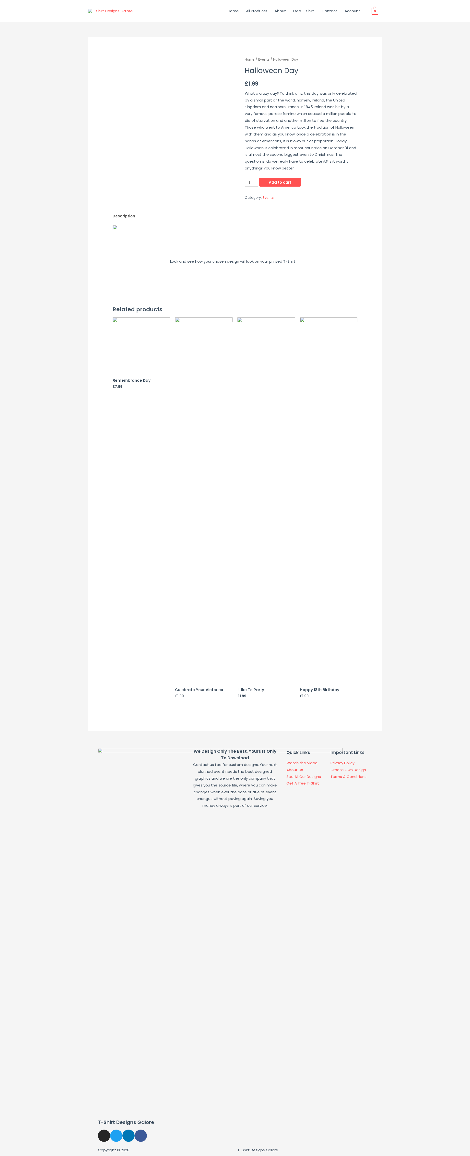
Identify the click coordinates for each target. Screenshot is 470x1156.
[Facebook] (141, 1136)
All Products (256, 10)
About (280, 10)
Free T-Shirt (303, 10)
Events (264, 59)
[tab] (124, 216)
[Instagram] (104, 1136)
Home (233, 10)
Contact (329, 10)
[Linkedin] (128, 1136)
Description (124, 216)
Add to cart (280, 182)
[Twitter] (116, 1136)
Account (352, 10)
